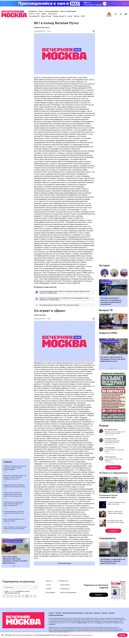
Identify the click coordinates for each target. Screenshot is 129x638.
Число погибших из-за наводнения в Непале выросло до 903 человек (15, 528)
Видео (44, 14)
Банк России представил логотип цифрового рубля (14, 520)
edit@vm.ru (100, 622)
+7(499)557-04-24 (81, 622)
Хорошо (122, 635)
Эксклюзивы (106, 282)
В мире (5, 531)
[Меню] (126, 14)
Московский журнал (52, 11)
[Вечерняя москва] (23, 620)
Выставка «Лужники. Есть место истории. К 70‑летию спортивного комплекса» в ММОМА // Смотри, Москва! (114, 273)
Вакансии (97, 613)
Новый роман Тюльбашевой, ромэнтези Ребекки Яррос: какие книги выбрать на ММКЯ (112, 300)
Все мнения (113, 467)
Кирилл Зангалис (40, 315)
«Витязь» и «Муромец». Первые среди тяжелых (115, 512)
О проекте (113, 531)
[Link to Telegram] (23, 596)
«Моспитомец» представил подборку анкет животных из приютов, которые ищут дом (13, 494)
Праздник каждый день (13, 541)
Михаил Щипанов (110, 457)
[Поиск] (115, 14)
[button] (5, 546)
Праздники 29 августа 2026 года (15, 546)
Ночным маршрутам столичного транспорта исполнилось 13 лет (14, 512)
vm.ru (84, 621)
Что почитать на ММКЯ (113, 287)
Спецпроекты (52, 14)
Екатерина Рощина (111, 438)
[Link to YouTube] (19, 596)
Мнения (103, 425)
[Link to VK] (7, 596)
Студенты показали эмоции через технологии (116, 503)
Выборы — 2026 (79, 16)
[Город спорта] (109, 14)
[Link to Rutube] (30, 596)
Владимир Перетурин (41, 27)
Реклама (58, 613)
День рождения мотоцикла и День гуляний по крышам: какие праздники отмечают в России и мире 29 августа (15, 560)
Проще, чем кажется (109, 341)
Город (5, 472)
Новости (32, 14)
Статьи (48, 585)
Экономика (7, 523)
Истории (104, 265)
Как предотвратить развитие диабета (113, 346)
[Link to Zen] (15, 596)
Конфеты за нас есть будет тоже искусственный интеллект (115, 432)
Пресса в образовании (68, 11)
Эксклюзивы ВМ (34, 16)
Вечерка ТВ (33, 11)
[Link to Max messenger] (3, 596)
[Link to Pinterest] (34, 596)
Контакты (112, 613)
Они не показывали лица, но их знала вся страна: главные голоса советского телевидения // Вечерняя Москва (104, 273)
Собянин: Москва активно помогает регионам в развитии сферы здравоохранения (15, 467)
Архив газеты (65, 585)
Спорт (49, 31)
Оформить (98, 595)
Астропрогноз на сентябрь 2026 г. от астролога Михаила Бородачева (113, 322)
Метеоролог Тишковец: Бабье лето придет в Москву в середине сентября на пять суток (15, 477)
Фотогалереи (50, 592)
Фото (38, 14)
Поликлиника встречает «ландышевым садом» (108, 496)
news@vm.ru (52, 624)
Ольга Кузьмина (110, 448)
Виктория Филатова (111, 429)
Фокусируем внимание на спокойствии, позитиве (112, 441)
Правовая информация (56, 615)
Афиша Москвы (46, 16)
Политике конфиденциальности (81, 635)
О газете (51, 613)
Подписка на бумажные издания (72, 613)
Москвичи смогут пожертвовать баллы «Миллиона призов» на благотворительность (14, 503)
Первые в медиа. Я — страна (62, 16)
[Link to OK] (11, 596)
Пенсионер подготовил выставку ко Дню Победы (116, 521)
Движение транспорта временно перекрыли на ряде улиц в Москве (14, 486)
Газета (40, 11)
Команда (104, 613)
